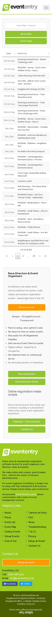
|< (7, 256)
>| (45, 256)
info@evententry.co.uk (22, 578)
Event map (26, 41)
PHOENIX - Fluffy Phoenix (29, 227)
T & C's (32, 531)
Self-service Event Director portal (25, 343)
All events (26, 34)
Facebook (11, 584)
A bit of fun (10, 541)
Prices (7, 517)
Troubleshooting (37, 527)
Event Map (10, 527)
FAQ (30, 517)
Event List (22, 53)
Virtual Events (11, 536)
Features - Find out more (26, 421)
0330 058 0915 (16, 574)
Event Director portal (26, 494)
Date (8, 53)
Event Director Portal (26, 381)
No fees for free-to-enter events (25, 331)
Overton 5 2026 (25, 181)
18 (34, 256)
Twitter (26, 584)
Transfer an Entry (37, 512)
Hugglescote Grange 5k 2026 (31, 89)
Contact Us (27, 429)
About (7, 512)
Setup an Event (36, 541)
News (31, 522)
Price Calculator (27, 374)
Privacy (32, 536)
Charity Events (12, 531)
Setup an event (27, 307)
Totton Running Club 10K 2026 (31, 76)
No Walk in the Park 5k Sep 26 (31, 151)
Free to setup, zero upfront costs (25, 328)
